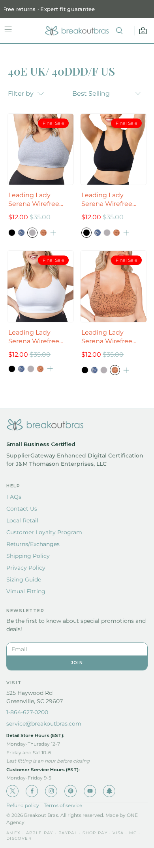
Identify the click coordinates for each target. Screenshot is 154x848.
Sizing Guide (23, 579)
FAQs (13, 497)
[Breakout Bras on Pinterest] (70, 791)
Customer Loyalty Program (44, 532)
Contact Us (21, 508)
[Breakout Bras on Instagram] (51, 791)
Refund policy (22, 805)
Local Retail (22, 520)
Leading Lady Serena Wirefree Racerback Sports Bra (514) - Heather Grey (37, 199)
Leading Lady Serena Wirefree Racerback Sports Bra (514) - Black (109, 199)
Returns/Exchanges (33, 544)
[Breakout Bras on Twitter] (12, 791)
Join (77, 662)
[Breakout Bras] (77, 31)
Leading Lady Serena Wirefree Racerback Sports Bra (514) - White (36, 337)
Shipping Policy (28, 556)
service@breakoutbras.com (43, 723)
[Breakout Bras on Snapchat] (109, 791)
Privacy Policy (25, 568)
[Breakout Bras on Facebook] (32, 791)
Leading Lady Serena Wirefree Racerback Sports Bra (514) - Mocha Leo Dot (109, 337)
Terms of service (63, 805)
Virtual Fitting (25, 591)
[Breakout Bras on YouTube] (90, 791)
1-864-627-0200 (27, 712)
